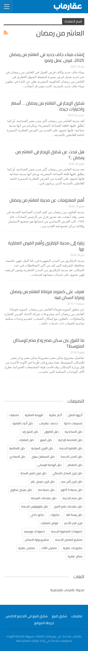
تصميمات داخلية (73, 423)
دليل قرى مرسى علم (43, 481)
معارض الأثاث (49, 548)
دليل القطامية (17, 448)
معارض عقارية (26, 548)
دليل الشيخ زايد (30, 431)
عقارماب (77, 616)
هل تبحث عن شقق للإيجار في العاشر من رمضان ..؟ (49, 155)
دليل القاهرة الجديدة (70, 448)
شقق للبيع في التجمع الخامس (26, 616)
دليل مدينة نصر (46, 490)
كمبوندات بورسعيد (34, 531)
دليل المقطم (75, 465)
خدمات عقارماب (48, 423)
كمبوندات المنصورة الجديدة (66, 531)
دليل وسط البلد (74, 515)
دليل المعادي (17, 456)
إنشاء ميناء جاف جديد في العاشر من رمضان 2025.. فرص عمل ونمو (46, 57)
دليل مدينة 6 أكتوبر (71, 490)
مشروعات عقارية (72, 548)
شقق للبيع (59, 616)
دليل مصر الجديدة (72, 498)
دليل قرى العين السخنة (33, 473)
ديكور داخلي (37, 515)
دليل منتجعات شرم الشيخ (68, 506)
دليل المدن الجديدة (71, 456)
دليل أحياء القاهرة (23, 423)
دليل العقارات (26, 440)
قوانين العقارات (49, 523)
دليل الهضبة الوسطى (49, 465)
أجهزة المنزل (75, 415)
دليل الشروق (51, 431)
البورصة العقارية (34, 415)
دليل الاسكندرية (73, 431)
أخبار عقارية (55, 415)
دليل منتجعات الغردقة (43, 498)
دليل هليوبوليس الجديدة (34, 506)
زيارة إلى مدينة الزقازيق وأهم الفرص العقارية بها (46, 246)
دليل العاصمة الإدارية (70, 440)
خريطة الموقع (44, 623)
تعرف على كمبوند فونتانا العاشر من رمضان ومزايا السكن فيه (47, 294)
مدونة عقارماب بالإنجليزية (67, 590)
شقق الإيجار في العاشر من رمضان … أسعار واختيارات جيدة (47, 106)
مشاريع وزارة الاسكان (37, 539)
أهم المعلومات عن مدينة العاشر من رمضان (47, 200)
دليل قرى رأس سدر (71, 481)
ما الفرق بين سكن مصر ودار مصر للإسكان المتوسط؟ (48, 343)
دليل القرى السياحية (42, 448)
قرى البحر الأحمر (73, 523)
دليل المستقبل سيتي (43, 456)
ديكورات (55, 515)
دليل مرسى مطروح (21, 490)
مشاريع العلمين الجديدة (68, 539)
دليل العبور (46, 440)
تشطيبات (14, 415)
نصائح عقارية (75, 556)
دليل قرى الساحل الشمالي (67, 473)
